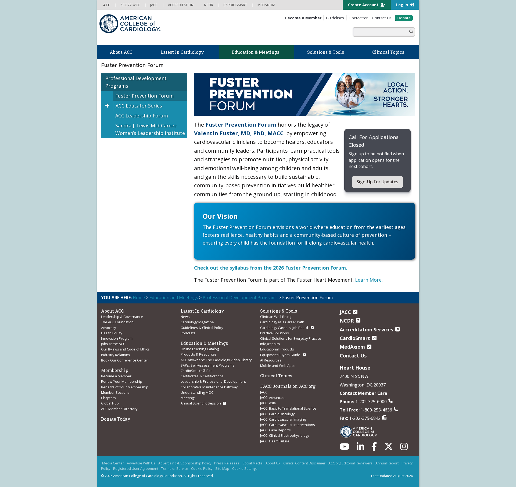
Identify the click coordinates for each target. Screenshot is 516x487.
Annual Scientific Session (201, 403)
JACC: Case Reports (275, 430)
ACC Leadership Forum (141, 115)
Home (139, 297)
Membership (114, 370)
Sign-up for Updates (377, 182)
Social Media (252, 463)
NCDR (347, 320)
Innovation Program (116, 338)
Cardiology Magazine (197, 322)
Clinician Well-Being (275, 316)
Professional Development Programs (136, 82)
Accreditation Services (366, 329)
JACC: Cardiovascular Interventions (287, 424)
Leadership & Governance (122, 316)
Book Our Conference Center (124, 360)
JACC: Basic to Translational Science (288, 408)
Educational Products (277, 349)
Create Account (363, 4)
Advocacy (108, 327)
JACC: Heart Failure (274, 441)
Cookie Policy (201, 468)
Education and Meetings (173, 297)
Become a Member (116, 376)
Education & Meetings (204, 343)
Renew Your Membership (121, 381)
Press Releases (226, 463)
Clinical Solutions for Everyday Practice (290, 338)
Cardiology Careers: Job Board (284, 327)
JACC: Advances (272, 397)
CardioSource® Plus (197, 370)
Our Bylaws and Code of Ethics (125, 349)
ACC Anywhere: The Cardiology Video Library (216, 359)
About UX (273, 463)
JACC (263, 392)
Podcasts (188, 333)
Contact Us (353, 355)
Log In (402, 4)
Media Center (113, 463)
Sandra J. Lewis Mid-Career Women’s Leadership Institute (150, 129)
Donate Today (115, 419)
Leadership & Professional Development (213, 381)
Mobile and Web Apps (278, 365)
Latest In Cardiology (202, 311)
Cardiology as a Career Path (282, 322)
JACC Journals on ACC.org (288, 386)
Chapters (108, 397)
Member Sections (115, 392)
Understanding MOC (197, 392)
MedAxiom (352, 346)
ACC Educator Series (139, 105)
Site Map (222, 468)
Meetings (188, 397)
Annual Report (387, 463)
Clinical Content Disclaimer (304, 463)
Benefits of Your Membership (124, 387)
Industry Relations (115, 354)
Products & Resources (199, 354)
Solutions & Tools (278, 311)
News (185, 316)
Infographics (270, 343)
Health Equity (111, 333)
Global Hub (110, 403)
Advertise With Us (141, 463)
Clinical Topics (276, 375)
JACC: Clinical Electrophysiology (284, 435)
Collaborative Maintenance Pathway (209, 387)
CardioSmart (355, 338)
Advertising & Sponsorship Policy (184, 463)
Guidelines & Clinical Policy (202, 327)
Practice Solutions (274, 333)
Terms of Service (174, 468)
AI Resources (270, 360)
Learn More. (369, 280)
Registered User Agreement (135, 468)
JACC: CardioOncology (277, 413)
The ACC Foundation (117, 322)
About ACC (112, 311)
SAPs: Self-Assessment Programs (207, 365)
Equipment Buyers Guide (280, 354)
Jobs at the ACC (113, 343)
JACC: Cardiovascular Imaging (283, 419)
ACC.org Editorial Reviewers (350, 463)
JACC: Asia (268, 402)
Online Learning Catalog (200, 348)
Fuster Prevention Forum (144, 95)
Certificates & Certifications (202, 376)
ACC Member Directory (119, 408)
